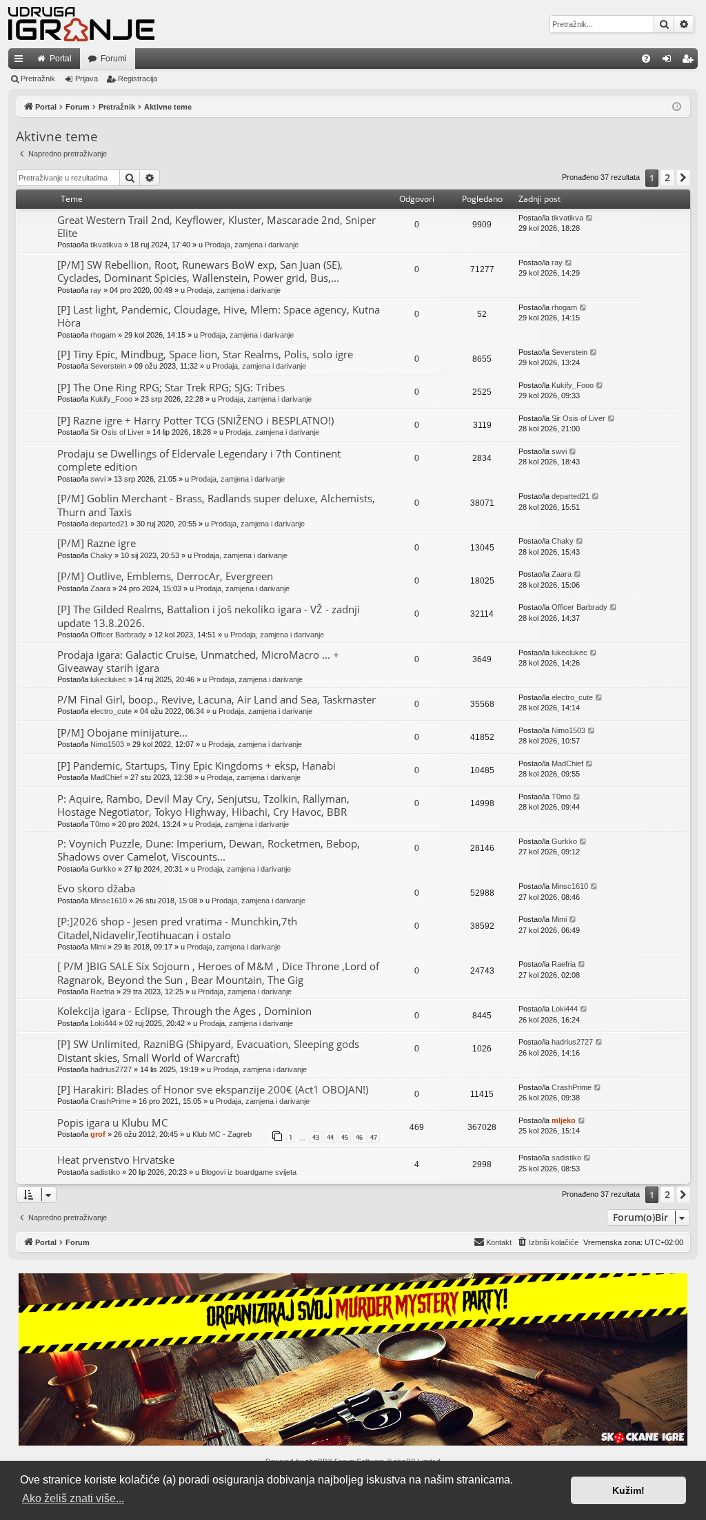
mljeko (564, 1120)
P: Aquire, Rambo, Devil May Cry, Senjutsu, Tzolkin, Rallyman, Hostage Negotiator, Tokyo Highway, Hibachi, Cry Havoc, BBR (203, 805)
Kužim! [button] (628, 1490)
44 (330, 1137)
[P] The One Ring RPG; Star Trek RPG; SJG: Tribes (171, 387)
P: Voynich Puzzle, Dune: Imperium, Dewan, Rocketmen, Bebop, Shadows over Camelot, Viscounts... (208, 849)
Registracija (137, 78)
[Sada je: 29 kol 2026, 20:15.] (676, 107)
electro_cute (111, 711)
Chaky (101, 555)
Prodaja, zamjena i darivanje (252, 244)
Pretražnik (38, 78)
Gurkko (103, 869)
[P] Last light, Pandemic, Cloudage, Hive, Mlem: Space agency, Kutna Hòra (218, 315)
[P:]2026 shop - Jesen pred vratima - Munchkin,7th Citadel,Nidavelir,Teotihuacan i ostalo (177, 927)
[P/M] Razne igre (96, 543)
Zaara (100, 588)
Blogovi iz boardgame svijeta (248, 1172)
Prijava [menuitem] (670, 61)
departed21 (109, 524)
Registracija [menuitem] (690, 61)
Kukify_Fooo (111, 399)
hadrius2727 (111, 1069)
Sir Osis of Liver (117, 432)
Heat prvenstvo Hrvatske (115, 1160)
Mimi (97, 947)
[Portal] (81, 24)
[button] (683, 178)
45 (344, 1137)
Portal (61, 58)
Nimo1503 (107, 744)
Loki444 (103, 1023)
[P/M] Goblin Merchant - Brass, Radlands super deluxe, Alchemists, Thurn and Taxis (216, 504)
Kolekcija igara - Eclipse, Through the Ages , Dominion (184, 1011)
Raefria (102, 991)
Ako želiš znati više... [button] (73, 1498)
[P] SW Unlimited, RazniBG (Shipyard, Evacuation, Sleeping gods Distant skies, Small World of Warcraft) (208, 1050)
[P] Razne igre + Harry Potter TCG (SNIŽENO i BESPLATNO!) (195, 420)
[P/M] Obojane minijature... (122, 732)
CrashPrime (110, 1101)
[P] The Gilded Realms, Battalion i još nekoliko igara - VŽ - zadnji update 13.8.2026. (208, 615)
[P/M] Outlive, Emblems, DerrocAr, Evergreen (165, 576)
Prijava (86, 78)
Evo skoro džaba (96, 888)
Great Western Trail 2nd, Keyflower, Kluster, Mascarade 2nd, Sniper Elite (216, 226)
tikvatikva (106, 244)
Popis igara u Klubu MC (112, 1122)
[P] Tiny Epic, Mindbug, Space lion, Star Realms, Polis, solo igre (205, 354)
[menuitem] (646, 58)
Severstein (108, 366)
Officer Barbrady (118, 634)
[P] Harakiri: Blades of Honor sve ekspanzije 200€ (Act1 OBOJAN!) (212, 1089)
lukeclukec (108, 679)
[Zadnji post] (589, 218)
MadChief (106, 777)
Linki (21, 61)
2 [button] (667, 177)
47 (373, 1137)
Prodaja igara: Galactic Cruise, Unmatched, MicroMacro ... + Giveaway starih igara (198, 661)
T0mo (100, 824)
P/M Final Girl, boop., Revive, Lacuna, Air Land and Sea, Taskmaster (216, 699)
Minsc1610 (108, 900)
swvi (97, 479)
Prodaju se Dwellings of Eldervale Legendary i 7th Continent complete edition (199, 459)
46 (359, 1137)
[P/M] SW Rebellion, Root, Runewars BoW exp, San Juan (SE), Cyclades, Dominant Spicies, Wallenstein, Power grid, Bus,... (200, 271)
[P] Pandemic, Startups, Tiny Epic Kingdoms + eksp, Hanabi (196, 765)
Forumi (114, 58)
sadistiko (105, 1172)
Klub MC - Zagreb (222, 1134)
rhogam (103, 335)
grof (97, 1134)
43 (315, 1137)
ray (95, 290)
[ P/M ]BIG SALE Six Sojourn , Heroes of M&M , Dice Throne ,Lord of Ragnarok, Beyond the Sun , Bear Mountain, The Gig (218, 972)
